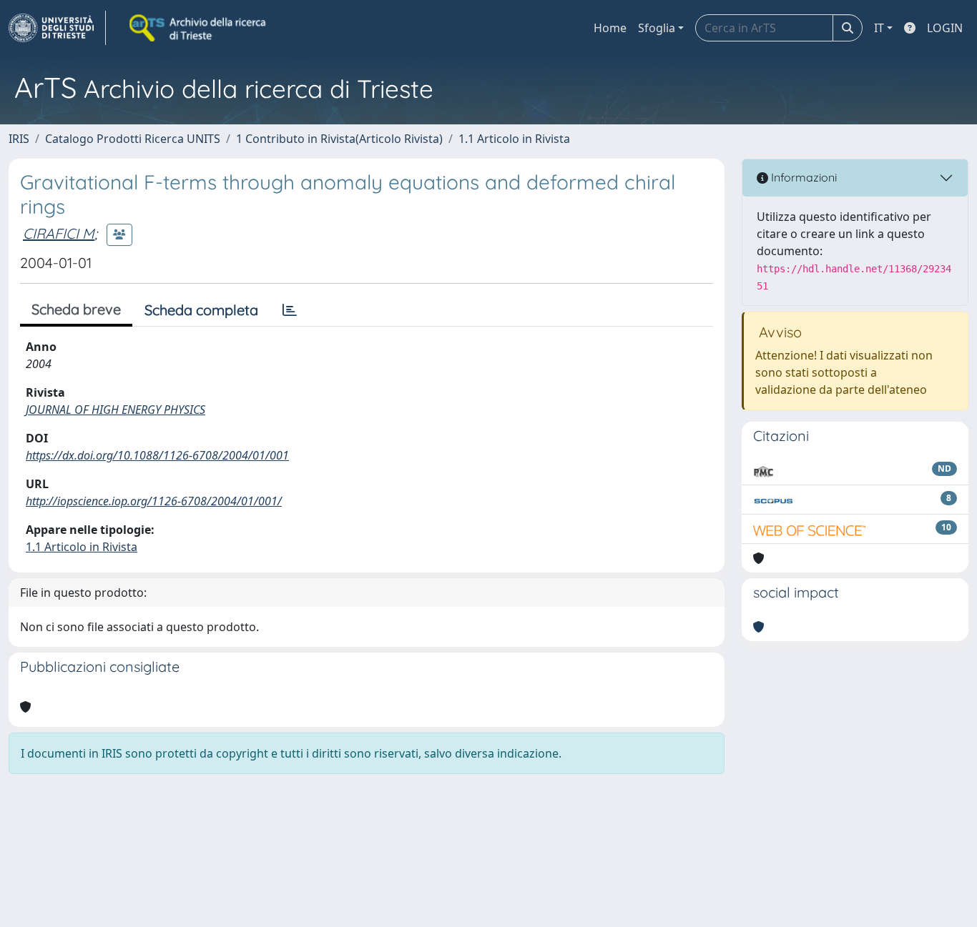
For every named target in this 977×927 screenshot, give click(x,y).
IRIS (19, 139)
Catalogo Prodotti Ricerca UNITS (132, 139)
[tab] (289, 310)
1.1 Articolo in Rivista (514, 139)
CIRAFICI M (58, 233)
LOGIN (945, 28)
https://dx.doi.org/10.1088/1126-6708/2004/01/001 (157, 455)
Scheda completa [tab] (201, 310)
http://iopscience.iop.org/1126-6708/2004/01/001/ (154, 501)
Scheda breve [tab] (76, 309)
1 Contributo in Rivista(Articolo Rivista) (339, 139)
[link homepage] (57, 28)
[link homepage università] (198, 28)
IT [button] (879, 28)
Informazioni (802, 177)
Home (610, 28)
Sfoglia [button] (656, 28)
